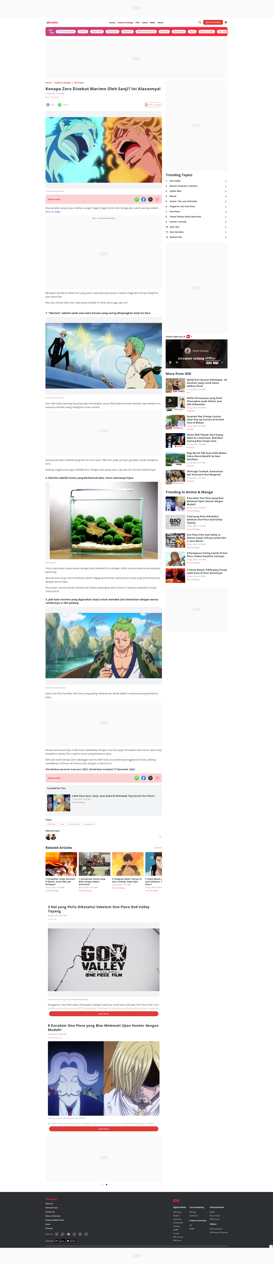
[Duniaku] (52, 22)
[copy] (157, 199)
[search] (199, 22)
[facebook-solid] (143, 199)
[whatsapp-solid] (137, 199)
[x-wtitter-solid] (150, 199)
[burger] (226, 22)
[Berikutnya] (162, 865)
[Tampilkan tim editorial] (160, 837)
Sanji (57, 211)
